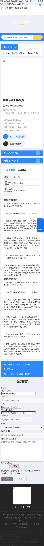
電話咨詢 (40, 229)
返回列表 (10, 369)
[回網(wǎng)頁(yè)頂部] (40, 221)
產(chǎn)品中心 (10, 47)
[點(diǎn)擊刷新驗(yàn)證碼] (13, 466)
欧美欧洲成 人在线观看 (31, 539)
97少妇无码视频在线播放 (15, 545)
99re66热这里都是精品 (20, 542)
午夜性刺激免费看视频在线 (10, 539)
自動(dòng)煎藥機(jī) (24, 364)
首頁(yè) (22, 53)
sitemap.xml (24, 527)
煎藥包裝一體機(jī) (23, 374)
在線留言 (22, 170)
